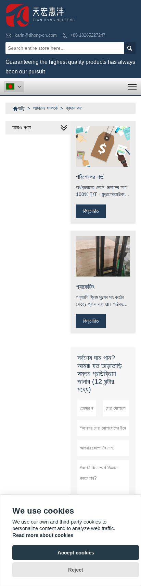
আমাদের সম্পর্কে (45, 108)
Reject (75, 570)
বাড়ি (18, 108)
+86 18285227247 (87, 35)
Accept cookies (75, 552)
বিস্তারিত (91, 211)
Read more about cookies (42, 535)
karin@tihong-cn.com (36, 35)
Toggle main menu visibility (133, 87)
